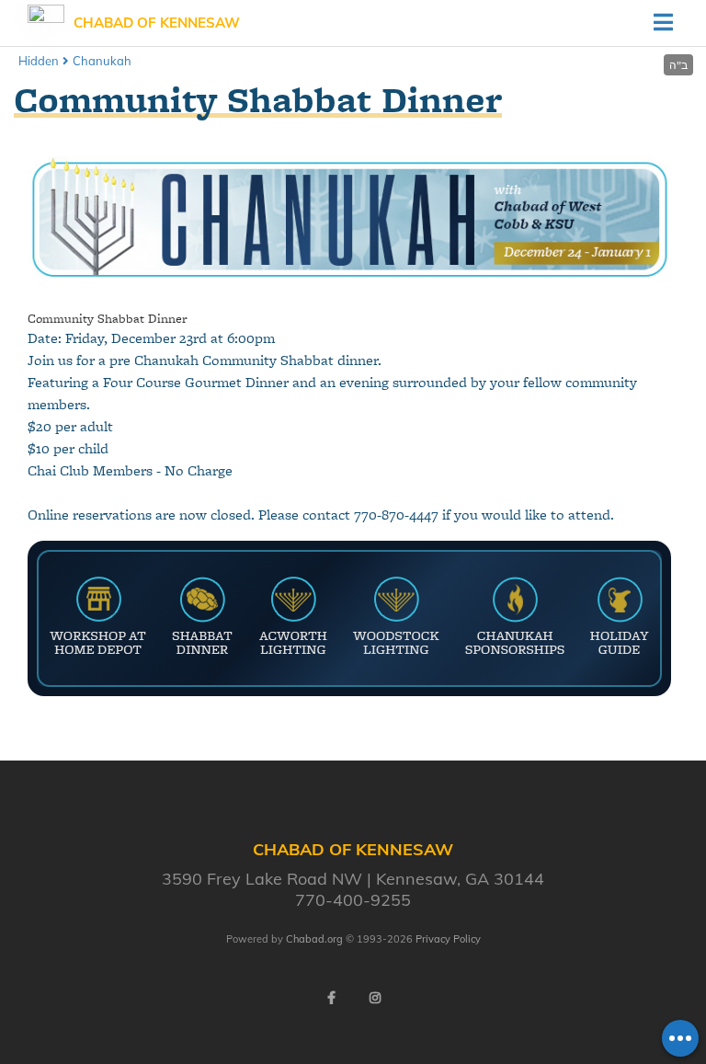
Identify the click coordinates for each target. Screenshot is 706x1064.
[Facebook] (330, 997)
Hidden (38, 60)
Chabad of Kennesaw (157, 22)
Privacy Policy (448, 938)
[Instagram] (375, 997)
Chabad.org (314, 938)
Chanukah (102, 60)
